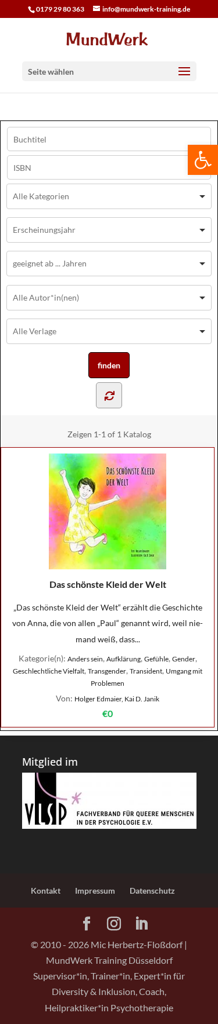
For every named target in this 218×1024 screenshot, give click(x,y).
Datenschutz (152, 890)
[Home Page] (109, 37)
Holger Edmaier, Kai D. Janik (116, 698)
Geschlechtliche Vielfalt (48, 671)
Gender (183, 658)
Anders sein (85, 658)
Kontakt (45, 890)
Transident (146, 671)
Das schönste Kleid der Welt (107, 584)
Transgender (107, 671)
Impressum (95, 890)
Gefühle (156, 658)
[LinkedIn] (141, 924)
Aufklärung (123, 658)
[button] (203, 160)
